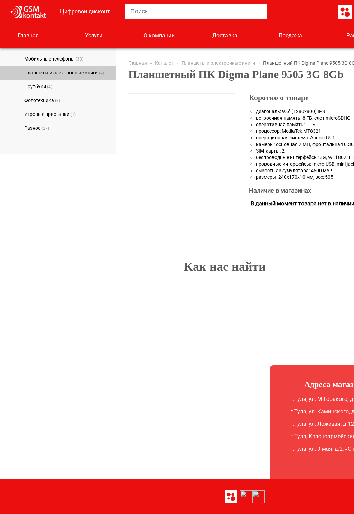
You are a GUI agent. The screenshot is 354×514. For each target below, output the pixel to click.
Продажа (290, 35)
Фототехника (42, 100)
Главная (28, 35)
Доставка (224, 35)
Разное (36, 128)
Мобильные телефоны (53, 59)
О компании (159, 35)
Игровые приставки (50, 114)
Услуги (93, 35)
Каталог (164, 63)
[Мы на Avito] (345, 12)
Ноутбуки (38, 86)
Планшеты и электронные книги (64, 72)
